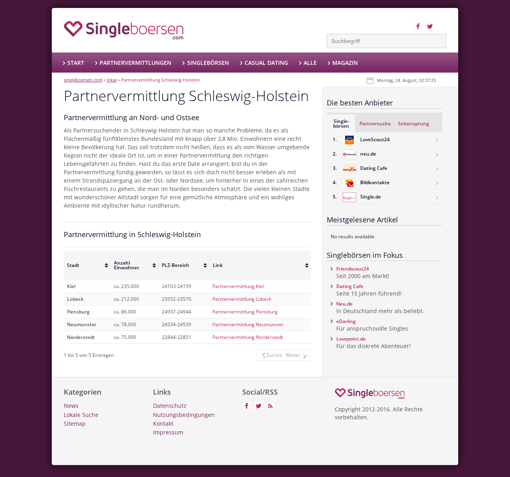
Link (218, 265)
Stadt (73, 265)
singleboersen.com (83, 80)
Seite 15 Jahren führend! (369, 290)
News (71, 405)
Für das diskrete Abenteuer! (373, 343)
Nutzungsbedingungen (184, 415)
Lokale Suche (81, 415)
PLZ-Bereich (175, 265)
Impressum (168, 432)
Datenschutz (169, 405)
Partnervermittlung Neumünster (248, 324)
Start (75, 62)
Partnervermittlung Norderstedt (247, 337)
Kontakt (163, 423)
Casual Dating (266, 62)
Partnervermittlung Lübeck (241, 299)
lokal (112, 80)
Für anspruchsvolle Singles (372, 325)
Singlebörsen (208, 62)
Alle (310, 62)
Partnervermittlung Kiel (238, 286)
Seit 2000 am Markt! (362, 272)
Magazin (345, 62)
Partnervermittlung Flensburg (245, 311)
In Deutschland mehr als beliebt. (380, 307)
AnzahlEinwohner (126, 265)
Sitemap (75, 423)
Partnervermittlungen (135, 62)
